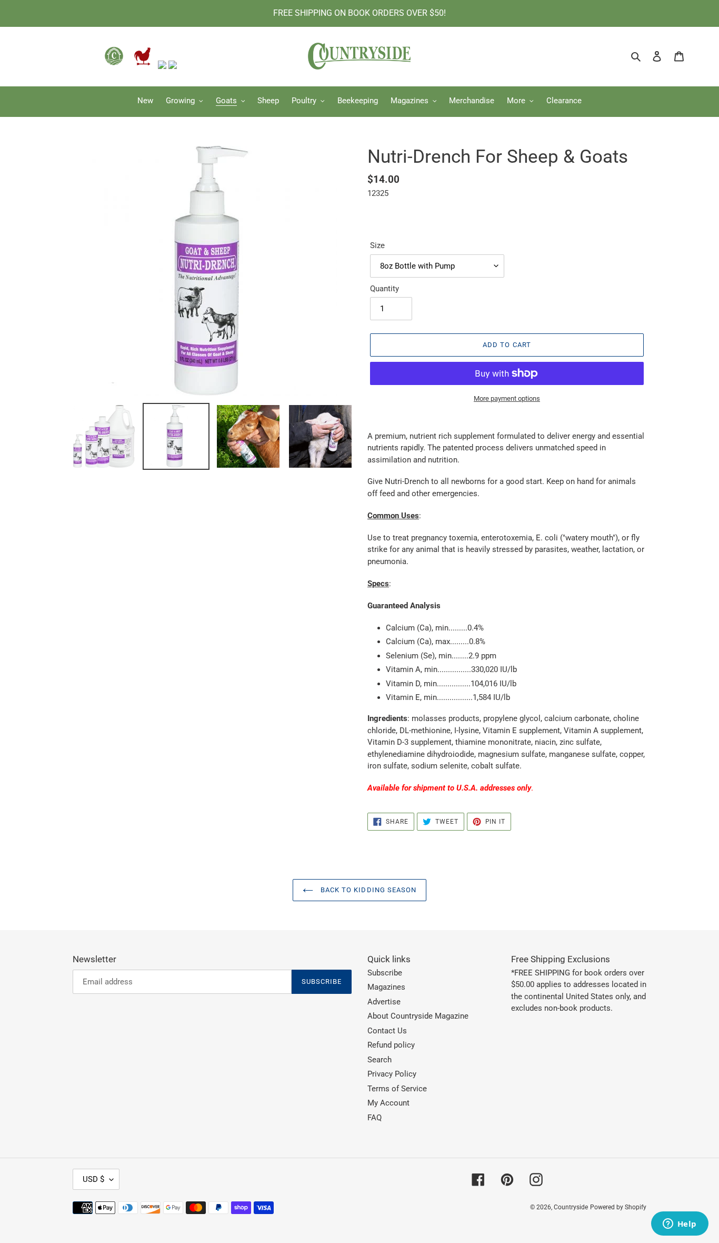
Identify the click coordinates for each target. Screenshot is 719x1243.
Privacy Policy (391, 1074)
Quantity (384, 288)
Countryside (571, 1207)
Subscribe (384, 973)
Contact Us (387, 1030)
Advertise (384, 1002)
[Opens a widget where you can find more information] (679, 1224)
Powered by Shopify (618, 1207)
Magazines (386, 987)
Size (377, 245)
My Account (388, 1103)
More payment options (507, 398)
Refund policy (391, 1045)
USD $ (93, 1179)
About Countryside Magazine (417, 1016)
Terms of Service (397, 1088)
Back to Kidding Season (367, 890)
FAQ (374, 1117)
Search (379, 1059)
